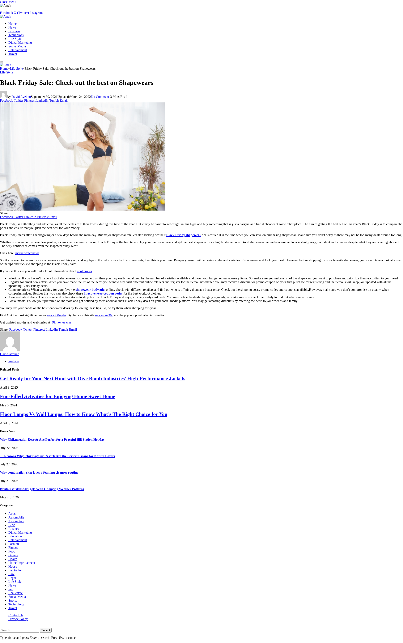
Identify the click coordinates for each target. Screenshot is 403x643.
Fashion (13, 544)
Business (14, 31)
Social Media (17, 46)
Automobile (16, 517)
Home (12, 23)
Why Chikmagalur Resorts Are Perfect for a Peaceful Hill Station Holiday (52, 439)
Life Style (14, 39)
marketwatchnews (27, 253)
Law (11, 574)
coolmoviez (84, 271)
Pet (10, 589)
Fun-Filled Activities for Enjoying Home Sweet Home (57, 396)
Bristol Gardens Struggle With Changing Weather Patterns (42, 489)
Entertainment (17, 50)
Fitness (13, 547)
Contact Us (15, 615)
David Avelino (21, 96)
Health (12, 559)
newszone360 (104, 315)
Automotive (16, 521)
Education (15, 536)
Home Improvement (21, 562)
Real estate (15, 593)
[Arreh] (5, 16)
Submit (45, 630)
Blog (11, 525)
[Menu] (1, 62)
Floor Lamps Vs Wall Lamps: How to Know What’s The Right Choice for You (83, 414)
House (12, 566)
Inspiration (15, 570)
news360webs (56, 315)
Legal (12, 578)
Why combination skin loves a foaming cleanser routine (39, 472)
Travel (12, 54)
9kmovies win (61, 322)
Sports (12, 600)
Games (13, 555)
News (12, 27)
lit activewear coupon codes (103, 293)
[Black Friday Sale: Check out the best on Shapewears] (82, 209)
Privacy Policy (18, 619)
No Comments (100, 96)
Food (11, 551)
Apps (12, 513)
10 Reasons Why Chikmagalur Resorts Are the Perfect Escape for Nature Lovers (57, 456)
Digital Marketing (20, 42)
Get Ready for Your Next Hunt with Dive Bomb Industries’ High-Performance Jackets (92, 378)
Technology (16, 35)
